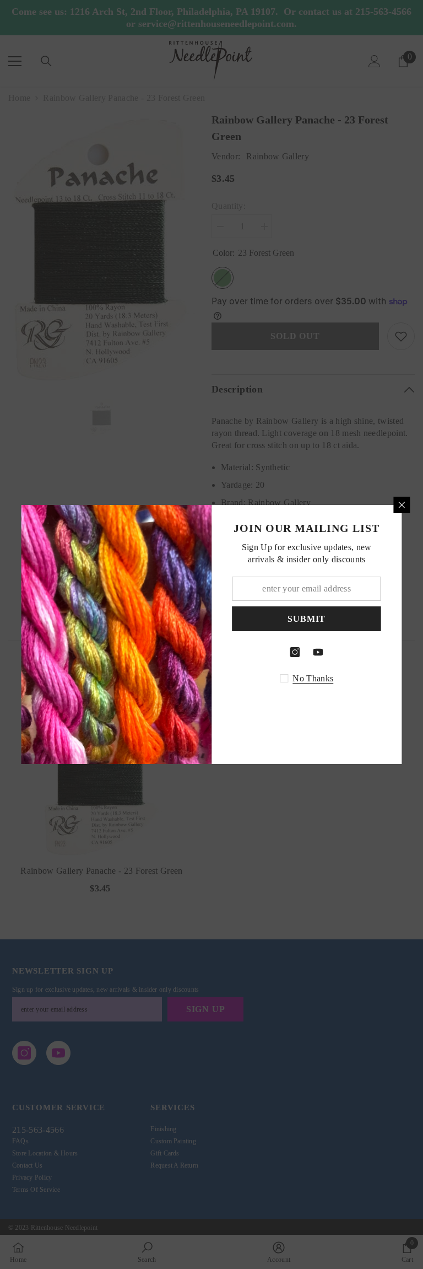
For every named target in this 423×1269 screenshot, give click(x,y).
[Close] (402, 505)
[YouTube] (318, 652)
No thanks (312, 678)
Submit (307, 618)
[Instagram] (295, 652)
